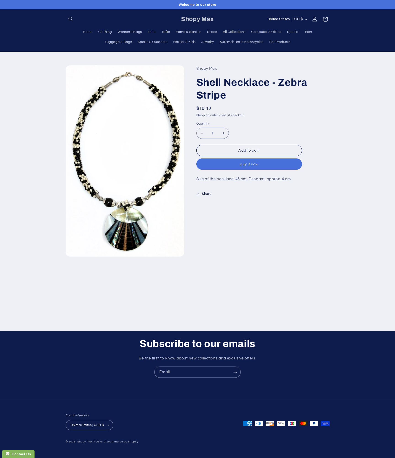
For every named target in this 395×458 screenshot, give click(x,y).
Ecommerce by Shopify (123, 441)
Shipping (203, 115)
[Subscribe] (235, 372)
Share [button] (206, 194)
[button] (71, 19)
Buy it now (249, 164)
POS (96, 441)
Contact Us (20, 454)
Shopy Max (85, 441)
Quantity (203, 123)
